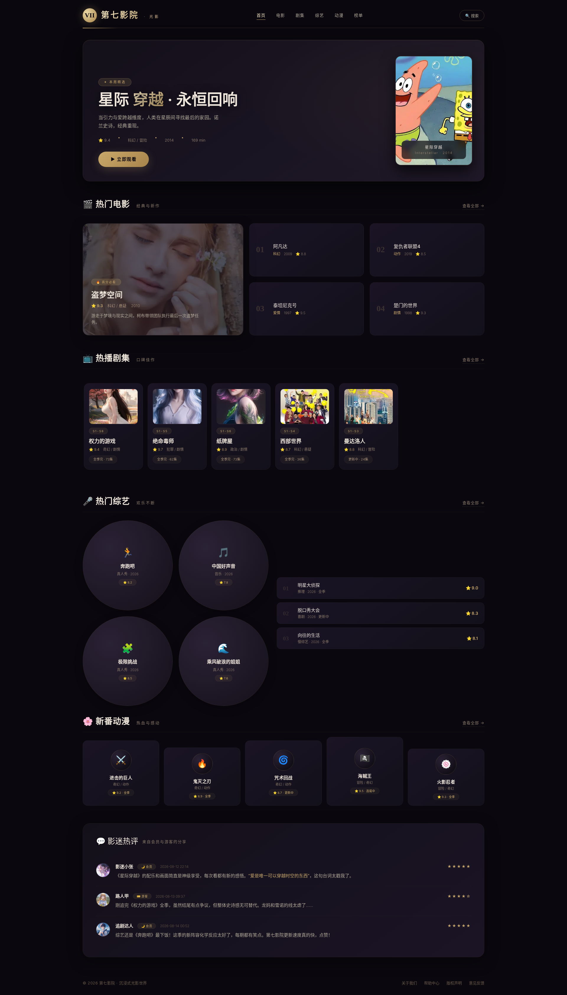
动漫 (339, 15)
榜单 (358, 15)
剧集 (300, 15)
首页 (261, 15)
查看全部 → (473, 205)
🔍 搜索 (472, 15)
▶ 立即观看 (123, 159)
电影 (280, 15)
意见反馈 (476, 983)
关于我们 (409, 983)
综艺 (319, 15)
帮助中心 (431, 983)
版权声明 (454, 983)
